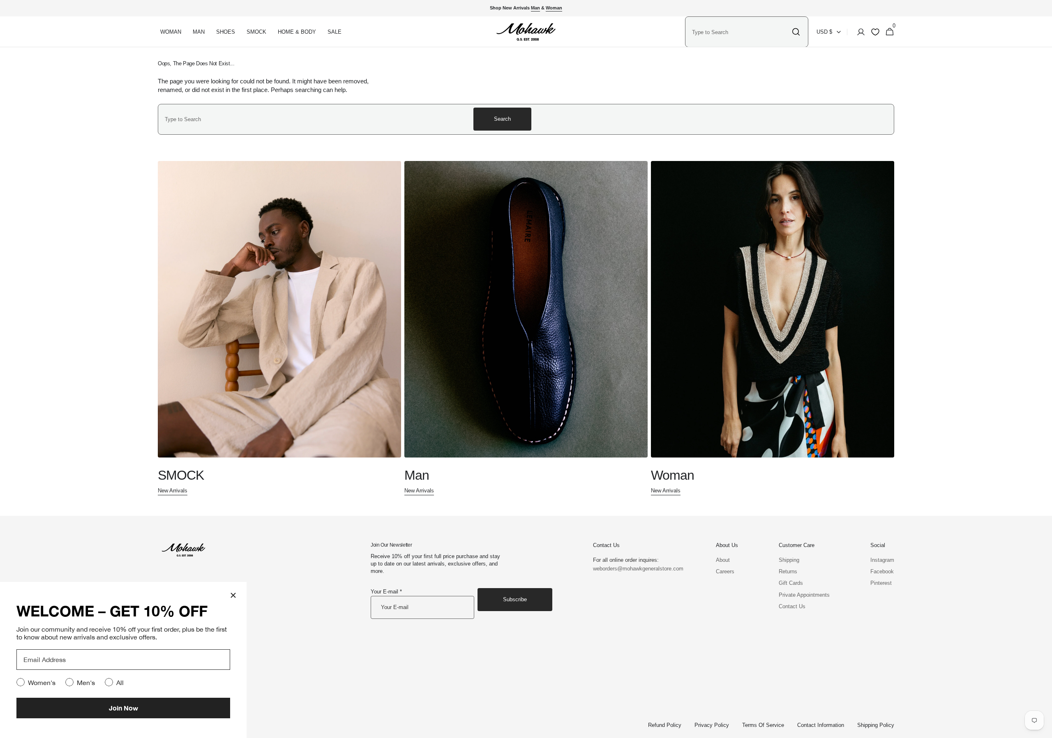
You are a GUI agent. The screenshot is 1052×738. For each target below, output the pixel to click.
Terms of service (763, 725)
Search (502, 119)
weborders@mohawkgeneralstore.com (634, 569)
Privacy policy (711, 725)
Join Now (123, 708)
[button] (858, 32)
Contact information (820, 725)
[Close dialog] (233, 595)
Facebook (882, 571)
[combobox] (739, 32)
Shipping (789, 560)
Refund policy (664, 725)
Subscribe (515, 599)
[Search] (796, 32)
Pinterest (881, 583)
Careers (725, 571)
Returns (788, 571)
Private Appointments (804, 595)
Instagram (882, 560)
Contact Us (792, 606)
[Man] (526, 328)
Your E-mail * (386, 592)
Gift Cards (791, 583)
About (723, 560)
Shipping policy (875, 725)
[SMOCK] (279, 328)
